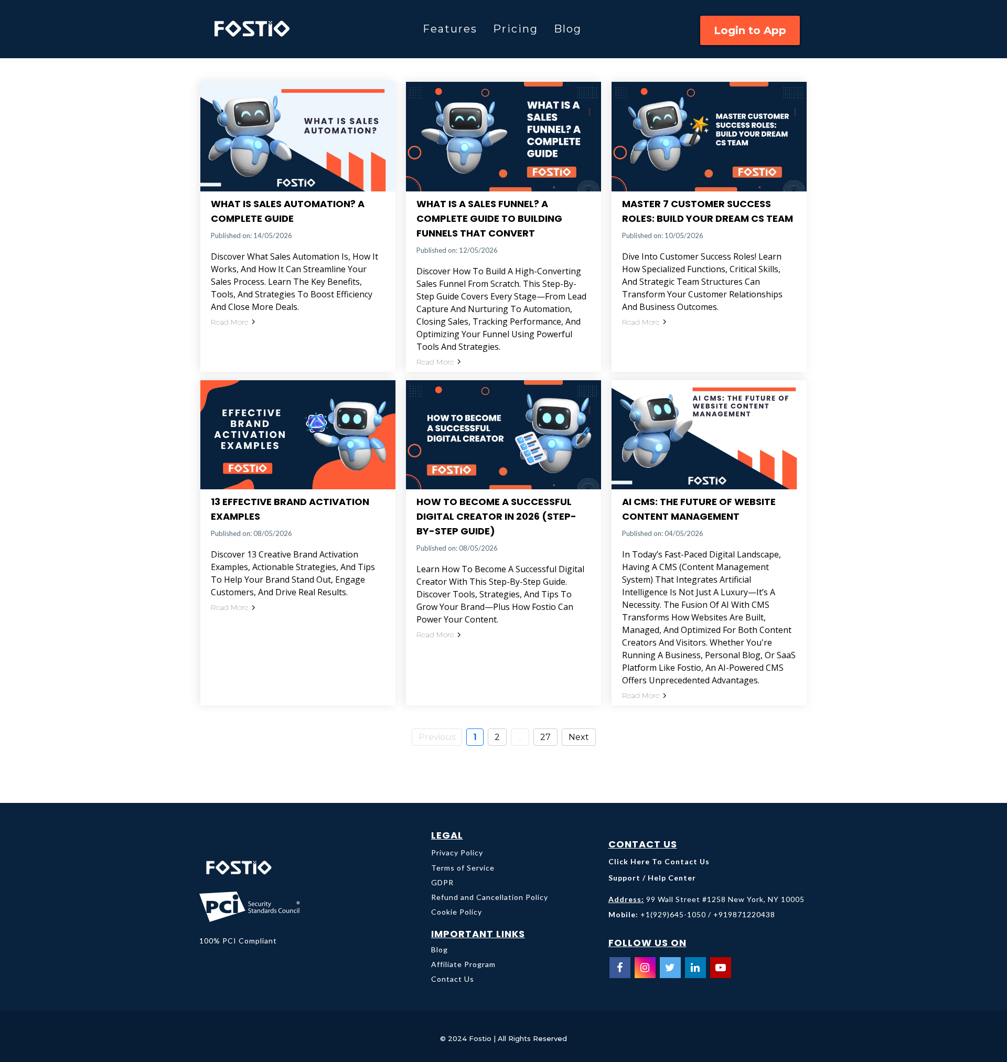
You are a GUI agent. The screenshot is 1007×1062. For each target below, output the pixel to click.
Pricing (515, 29)
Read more (229, 322)
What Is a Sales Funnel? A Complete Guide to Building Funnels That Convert (489, 218)
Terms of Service (463, 867)
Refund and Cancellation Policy (489, 897)
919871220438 (747, 914)
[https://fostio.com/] (261, 28)
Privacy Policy (457, 852)
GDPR (442, 882)
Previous (437, 737)
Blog (568, 29)
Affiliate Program (463, 964)
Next (579, 737)
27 (545, 737)
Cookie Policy (456, 911)
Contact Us (452, 978)
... (520, 737)
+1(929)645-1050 (673, 914)
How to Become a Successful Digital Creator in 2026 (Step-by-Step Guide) (496, 516)
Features (450, 29)
